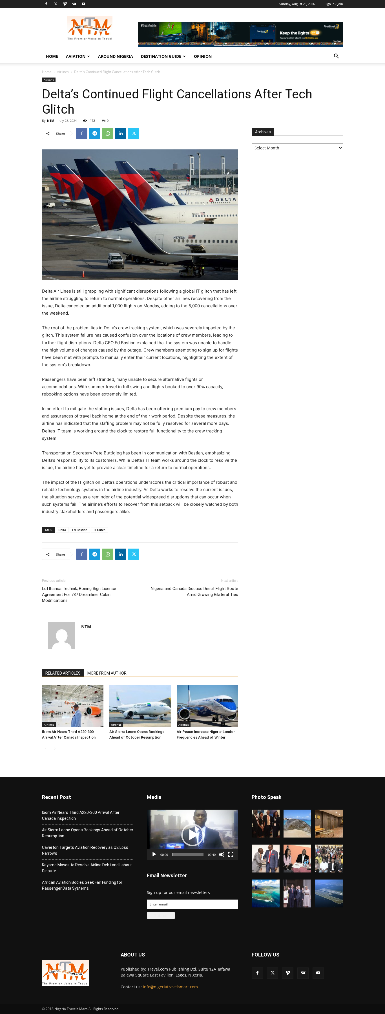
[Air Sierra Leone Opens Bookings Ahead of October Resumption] (140, 706)
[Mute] (222, 854)
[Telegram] (94, 133)
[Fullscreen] (231, 854)
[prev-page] (45, 748)
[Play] (154, 854)
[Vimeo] (65, 4)
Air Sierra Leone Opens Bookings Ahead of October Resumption (87, 833)
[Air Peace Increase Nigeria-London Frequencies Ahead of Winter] (207, 706)
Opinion (203, 56)
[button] (336, 56)
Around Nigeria (115, 56)
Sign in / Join (334, 4)
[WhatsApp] (107, 133)
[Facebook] (46, 4)
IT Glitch (99, 530)
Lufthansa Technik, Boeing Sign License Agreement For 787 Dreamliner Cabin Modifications (79, 594)
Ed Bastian (79, 530)
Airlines (63, 71)
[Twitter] (55, 4)
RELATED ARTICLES (63, 673)
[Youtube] (83, 4)
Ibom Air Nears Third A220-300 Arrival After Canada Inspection (81, 815)
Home (52, 56)
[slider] (187, 854)
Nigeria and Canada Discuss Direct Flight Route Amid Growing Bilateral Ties (194, 591)
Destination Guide (161, 56)
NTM (50, 120)
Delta (62, 530)
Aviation (75, 56)
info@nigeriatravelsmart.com (170, 986)
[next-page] (54, 748)
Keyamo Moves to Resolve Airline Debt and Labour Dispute (87, 868)
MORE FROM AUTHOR (107, 673)
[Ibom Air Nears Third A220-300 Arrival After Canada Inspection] (72, 706)
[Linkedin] (120, 133)
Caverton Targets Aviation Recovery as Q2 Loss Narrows (85, 850)
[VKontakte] (74, 4)
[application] (192, 835)
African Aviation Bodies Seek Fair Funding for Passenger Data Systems (82, 885)
